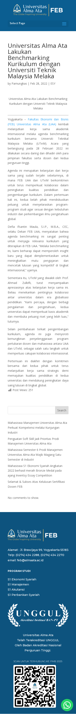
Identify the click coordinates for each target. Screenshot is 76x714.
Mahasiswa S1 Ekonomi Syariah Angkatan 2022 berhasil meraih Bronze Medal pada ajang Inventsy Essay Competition (35, 470)
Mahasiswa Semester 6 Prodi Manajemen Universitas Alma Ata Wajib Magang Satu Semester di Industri (35, 454)
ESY (52, 83)
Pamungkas (19, 83)
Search (61, 410)
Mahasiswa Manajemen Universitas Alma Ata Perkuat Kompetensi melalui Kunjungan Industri (37, 427)
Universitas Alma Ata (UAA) (36, 124)
